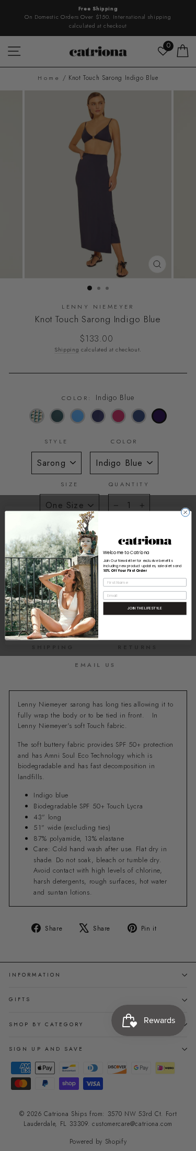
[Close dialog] (185, 512)
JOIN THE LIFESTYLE (145, 608)
